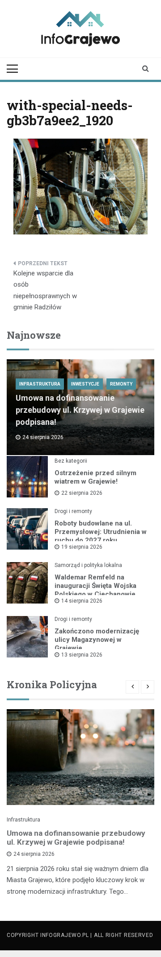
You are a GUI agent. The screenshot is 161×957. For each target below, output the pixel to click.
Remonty (121, 384)
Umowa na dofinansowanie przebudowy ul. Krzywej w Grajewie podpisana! (80, 410)
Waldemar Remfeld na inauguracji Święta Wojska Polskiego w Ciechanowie (95, 585)
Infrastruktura (39, 384)
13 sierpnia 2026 (81, 655)
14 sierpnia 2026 (81, 601)
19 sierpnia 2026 (81, 547)
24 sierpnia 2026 (34, 854)
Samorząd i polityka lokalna (88, 565)
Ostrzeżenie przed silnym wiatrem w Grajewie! (95, 477)
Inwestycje (85, 384)
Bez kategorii (71, 461)
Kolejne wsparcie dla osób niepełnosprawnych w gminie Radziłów (45, 290)
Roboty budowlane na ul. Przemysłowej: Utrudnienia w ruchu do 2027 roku (101, 531)
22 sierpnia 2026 (81, 493)
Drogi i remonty (73, 511)
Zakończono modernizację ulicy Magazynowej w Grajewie (97, 639)
